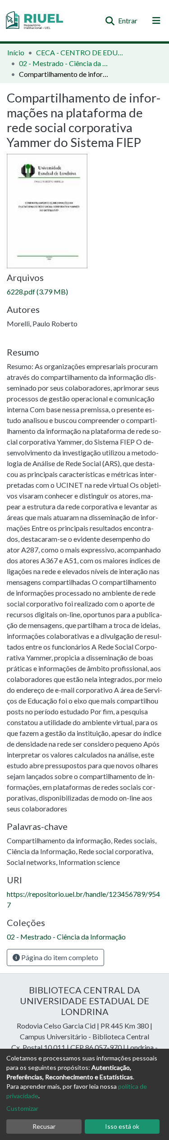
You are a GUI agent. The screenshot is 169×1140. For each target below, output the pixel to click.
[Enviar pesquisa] (109, 20)
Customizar (22, 1108)
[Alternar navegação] (156, 21)
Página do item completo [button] (59, 957)
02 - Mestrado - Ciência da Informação (64, 63)
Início (15, 52)
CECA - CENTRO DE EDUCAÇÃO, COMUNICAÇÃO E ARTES (81, 52)
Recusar (43, 1126)
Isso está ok (122, 1126)
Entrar (128, 20)
